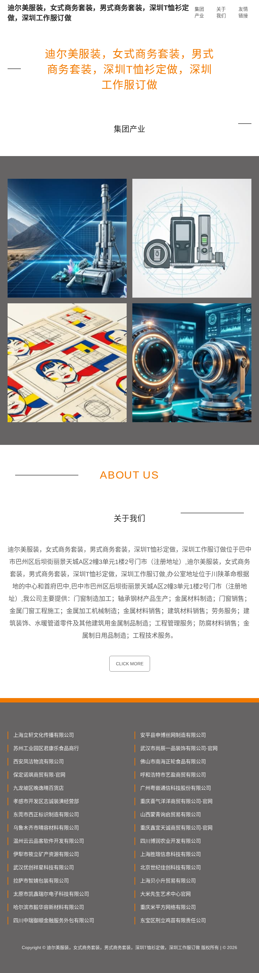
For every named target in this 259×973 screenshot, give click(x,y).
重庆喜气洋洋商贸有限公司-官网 (176, 801)
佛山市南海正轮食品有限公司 (173, 761)
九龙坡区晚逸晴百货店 (38, 788)
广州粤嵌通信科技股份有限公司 (175, 788)
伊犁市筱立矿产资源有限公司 (46, 854)
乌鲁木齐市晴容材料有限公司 (46, 827)
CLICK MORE (129, 663)
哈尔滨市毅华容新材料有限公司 (48, 907)
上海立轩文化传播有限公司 (43, 735)
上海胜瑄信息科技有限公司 (170, 854)
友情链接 (243, 12)
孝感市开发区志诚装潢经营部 (46, 801)
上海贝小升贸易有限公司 (168, 880)
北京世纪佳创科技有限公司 (170, 867)
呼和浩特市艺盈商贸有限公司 (173, 775)
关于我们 (221, 12)
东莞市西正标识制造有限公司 (46, 814)
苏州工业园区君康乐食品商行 (46, 748)
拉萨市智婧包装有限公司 (41, 880)
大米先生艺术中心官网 (165, 894)
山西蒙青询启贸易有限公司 (170, 814)
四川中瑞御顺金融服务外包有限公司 (53, 920)
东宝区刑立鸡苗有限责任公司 (173, 920)
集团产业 (199, 12)
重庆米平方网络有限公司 (168, 907)
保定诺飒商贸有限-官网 (39, 775)
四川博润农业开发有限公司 (170, 841)
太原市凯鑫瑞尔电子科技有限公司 (51, 894)
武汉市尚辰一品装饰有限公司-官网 (179, 748)
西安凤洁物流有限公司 (38, 761)
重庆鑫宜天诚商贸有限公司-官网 (176, 827)
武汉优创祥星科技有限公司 (43, 867)
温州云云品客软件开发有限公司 (48, 841)
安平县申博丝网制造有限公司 (173, 735)
